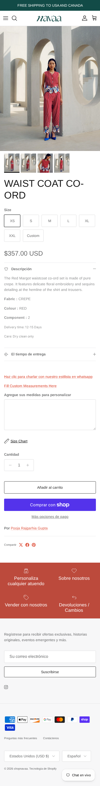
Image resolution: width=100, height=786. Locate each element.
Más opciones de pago (50, 517)
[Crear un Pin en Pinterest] (34, 545)
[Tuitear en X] (21, 545)
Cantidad (11, 454)
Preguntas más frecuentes (20, 738)
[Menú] (5, 18)
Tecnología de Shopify (43, 768)
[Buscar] (17, 18)
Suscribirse (50, 672)
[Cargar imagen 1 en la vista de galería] (50, 88)
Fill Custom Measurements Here (30, 386)
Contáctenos (51, 738)
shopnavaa (21, 768)
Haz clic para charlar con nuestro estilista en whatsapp (48, 377)
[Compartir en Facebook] (27, 545)
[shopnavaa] (50, 18)
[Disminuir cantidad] (8, 465)
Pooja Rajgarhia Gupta (29, 528)
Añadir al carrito (50, 487)
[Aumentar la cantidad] (29, 465)
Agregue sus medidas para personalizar (37, 395)
